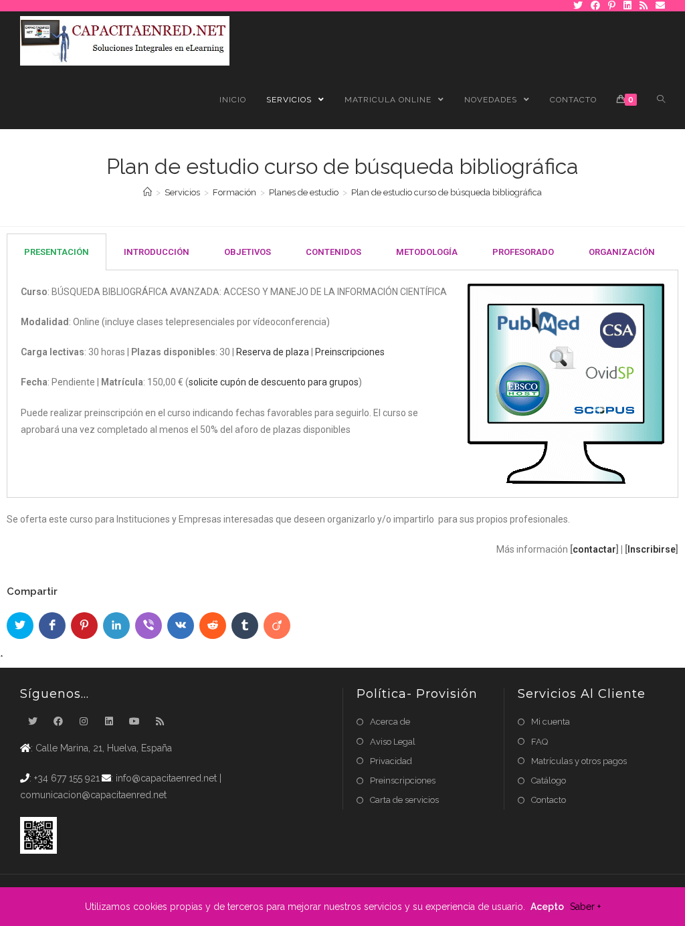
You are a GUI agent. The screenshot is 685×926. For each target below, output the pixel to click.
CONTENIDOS (333, 252)
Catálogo (548, 780)
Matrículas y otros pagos (579, 761)
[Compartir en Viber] (148, 625)
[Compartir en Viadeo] (277, 625)
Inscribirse (651, 549)
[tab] (56, 252)
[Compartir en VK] (180, 625)
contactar (594, 549)
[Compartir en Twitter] (20, 625)
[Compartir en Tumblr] (244, 625)
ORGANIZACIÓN (622, 252)
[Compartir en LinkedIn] (116, 625)
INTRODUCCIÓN (156, 252)
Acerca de (390, 722)
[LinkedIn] (109, 721)
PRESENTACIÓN (56, 252)
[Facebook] (58, 721)
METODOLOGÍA (427, 252)
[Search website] (661, 99)
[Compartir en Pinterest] (84, 625)
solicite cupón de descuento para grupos (274, 382)
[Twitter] (32, 721)
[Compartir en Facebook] (52, 625)
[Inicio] (147, 192)
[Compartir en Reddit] (212, 625)
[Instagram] (83, 721)
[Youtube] (134, 721)
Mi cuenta (550, 722)
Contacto (548, 800)
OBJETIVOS (247, 252)
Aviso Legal (392, 742)
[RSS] (160, 721)
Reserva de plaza (272, 352)
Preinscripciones (350, 352)
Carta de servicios (404, 800)
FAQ (539, 742)
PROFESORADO (523, 252)
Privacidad (391, 761)
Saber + (585, 906)
